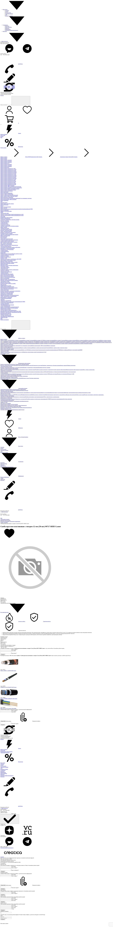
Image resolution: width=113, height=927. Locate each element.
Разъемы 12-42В (3, 257)
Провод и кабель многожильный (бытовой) (9, 195)
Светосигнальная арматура (5, 246)
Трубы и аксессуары (4, 289)
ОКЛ (1, 201)
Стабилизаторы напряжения (6, 271)
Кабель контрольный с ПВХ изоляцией (8, 199)
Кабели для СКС (3, 207)
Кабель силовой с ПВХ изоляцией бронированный (10, 186)
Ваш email (14, 900)
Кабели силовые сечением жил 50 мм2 (8, 181)
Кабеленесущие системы (5, 282)
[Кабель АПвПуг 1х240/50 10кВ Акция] (9, 668)
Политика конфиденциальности (11, 30)
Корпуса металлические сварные (7, 276)
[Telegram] (27, 52)
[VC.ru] (27, 834)
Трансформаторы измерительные (7, 316)
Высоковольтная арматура (5, 313)
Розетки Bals (3, 252)
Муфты (1, 136)
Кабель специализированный (6, 193)
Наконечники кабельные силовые (7, 263)
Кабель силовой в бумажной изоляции (8, 189)
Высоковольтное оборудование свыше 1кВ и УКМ (10, 311)
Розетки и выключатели (5, 218)
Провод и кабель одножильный (6, 194)
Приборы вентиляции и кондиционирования (9, 295)
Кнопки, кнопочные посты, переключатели (9, 245)
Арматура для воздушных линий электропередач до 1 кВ (11, 214)
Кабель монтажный (4, 191)
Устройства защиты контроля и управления (9, 239)
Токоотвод (2, 299)
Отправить (3, 654)
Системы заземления (4, 303)
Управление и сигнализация (6, 244)
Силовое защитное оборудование (7, 240)
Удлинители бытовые (4, 221)
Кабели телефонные (4, 210)
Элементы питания (4, 272)
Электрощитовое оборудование (6, 273)
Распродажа (20, 146)
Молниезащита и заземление (6, 297)
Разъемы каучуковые (4, 255)
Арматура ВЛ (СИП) (4, 213)
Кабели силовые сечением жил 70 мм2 (8, 183)
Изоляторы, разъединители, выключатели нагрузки (10, 312)
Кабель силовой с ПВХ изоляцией (7, 185)
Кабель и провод (3, 134)
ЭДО (6, 14)
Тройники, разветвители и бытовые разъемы (9, 226)
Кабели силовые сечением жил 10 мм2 (8, 170)
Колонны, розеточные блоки (6, 230)
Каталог (2, 95)
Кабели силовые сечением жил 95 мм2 (8, 184)
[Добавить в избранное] (56, 533)
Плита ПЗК (2, 135)
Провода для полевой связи (6, 211)
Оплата (6, 11)
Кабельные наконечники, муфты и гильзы (8, 262)
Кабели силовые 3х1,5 (4, 163)
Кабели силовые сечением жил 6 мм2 (8, 182)
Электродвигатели (4, 268)
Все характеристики (4, 612)
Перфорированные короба (5, 285)
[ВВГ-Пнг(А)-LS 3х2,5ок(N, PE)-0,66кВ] (9, 706)
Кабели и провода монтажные (6, 190)
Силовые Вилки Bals (4, 251)
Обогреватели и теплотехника (6, 294)
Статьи (1, 478)
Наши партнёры (8, 27)
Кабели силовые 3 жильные (6, 162)
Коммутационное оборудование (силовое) (8, 241)
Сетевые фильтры (4, 222)
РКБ (1, 518)
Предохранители (3, 236)
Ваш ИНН (14, 650)
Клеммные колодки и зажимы (6, 233)
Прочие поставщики (4, 319)
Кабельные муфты (4, 264)
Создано (2, 856)
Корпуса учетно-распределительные (7, 277)
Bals (1, 137)
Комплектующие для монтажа (6, 261)
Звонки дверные (3, 227)
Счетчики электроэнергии (5, 315)
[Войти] (9, 114)
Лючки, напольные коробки (6, 231)
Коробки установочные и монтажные (8, 232)
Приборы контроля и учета (5, 314)
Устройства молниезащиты (5, 298)
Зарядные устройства (4, 270)
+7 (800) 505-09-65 (4, 511)
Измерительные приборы (5, 309)
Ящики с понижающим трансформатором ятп (9, 306)
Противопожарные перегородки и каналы (8, 287)
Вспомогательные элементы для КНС (8, 283)
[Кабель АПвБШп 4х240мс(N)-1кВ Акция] (9, 696)
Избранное (20, 427)
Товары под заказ (3, 317)
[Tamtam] (9, 52)
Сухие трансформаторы (5, 305)
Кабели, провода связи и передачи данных (9, 196)
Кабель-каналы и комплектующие (7, 286)
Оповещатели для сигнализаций (6, 249)
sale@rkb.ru (20, 63)
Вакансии (7, 28)
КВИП (1, 212)
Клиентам (7, 26)
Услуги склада (8, 12)
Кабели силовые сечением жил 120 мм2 (8, 171)
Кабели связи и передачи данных (7, 203)
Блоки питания (3, 237)
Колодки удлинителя (4, 220)
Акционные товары (64, 156)
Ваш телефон (15, 649)
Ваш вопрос (14, 653)
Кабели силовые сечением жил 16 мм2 (8, 173)
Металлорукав (3, 284)
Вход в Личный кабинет (23, 437)
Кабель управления (4, 200)
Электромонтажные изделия (6, 229)
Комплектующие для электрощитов (7, 279)
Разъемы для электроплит (5, 256)
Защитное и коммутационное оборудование (9, 234)
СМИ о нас (2, 479)
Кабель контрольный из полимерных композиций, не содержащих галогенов (15, 198)
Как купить (5, 9)
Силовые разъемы (4, 250)
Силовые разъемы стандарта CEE (7, 254)
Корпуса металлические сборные (7, 275)
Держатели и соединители (5, 300)
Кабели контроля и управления (6, 197)
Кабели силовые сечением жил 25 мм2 (8, 177)
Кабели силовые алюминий (6, 166)
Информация (7, 29)
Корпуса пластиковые (4, 278)
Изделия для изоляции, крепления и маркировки (10, 290)
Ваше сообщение (15, 870)
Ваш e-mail (14, 813)
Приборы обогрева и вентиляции (7, 292)
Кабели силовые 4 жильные (6, 164)
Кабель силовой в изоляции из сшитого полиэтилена (11, 187)
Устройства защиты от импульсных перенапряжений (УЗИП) (12, 301)
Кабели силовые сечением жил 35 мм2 (8, 179)
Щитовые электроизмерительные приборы (9, 280)
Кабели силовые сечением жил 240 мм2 (8, 175)
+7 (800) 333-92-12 (4, 41)
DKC (1, 318)
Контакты (5, 31)
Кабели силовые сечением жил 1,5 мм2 (8, 169)
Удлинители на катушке (5, 224)
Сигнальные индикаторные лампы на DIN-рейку (10, 247)
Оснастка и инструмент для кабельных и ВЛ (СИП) (10, 259)
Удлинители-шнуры (4, 223)
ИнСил (1, 205)
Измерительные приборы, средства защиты (9, 308)
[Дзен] (9, 834)
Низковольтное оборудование (36, 156)
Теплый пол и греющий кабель (6, 293)
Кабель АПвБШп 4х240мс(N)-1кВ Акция (8, 698)
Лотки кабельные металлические (7, 288)
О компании (5, 24)
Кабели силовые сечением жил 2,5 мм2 (8, 174)
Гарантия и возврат (9, 13)
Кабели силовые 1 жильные (6, 160)
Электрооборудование (73, 156)
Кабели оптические (4, 204)
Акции (19, 133)
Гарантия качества (47, 621)
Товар (13, 908)
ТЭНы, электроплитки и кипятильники (8, 296)
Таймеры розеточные (4, 228)
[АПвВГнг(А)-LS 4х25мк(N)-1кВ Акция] (9, 685)
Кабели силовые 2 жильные (6, 161)
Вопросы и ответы (9, 15)
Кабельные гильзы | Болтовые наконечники (9, 265)
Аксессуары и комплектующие (6, 238)
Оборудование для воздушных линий (8, 260)
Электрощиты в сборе (4, 281)
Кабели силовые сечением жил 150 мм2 (8, 172)
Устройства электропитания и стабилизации (9, 269)
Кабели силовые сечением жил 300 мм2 (8, 178)
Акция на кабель (21, 621)
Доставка (7, 10)
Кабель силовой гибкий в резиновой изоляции (9, 188)
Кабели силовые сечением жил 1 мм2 (8, 168)
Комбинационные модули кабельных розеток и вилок (11, 253)
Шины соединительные (5, 235)
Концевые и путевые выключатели (7, 248)
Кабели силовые (3, 158)
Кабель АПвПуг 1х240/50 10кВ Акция (8, 670)
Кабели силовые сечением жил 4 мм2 (8, 180)
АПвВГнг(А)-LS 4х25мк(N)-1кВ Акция (8, 687)
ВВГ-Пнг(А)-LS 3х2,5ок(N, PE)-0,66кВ (8, 708)
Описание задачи (14, 723)
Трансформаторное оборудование (7, 304)
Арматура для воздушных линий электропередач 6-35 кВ (11, 215)
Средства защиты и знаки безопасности (8, 310)
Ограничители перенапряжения (6, 302)
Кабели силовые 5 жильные (6, 165)
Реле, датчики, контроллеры (6, 243)
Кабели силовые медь (4, 167)
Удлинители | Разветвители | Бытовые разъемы (9, 219)
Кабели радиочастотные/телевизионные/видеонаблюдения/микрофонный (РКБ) (16, 208)
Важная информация (4, 477)
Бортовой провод (3, 202)
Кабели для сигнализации (5, 206)
